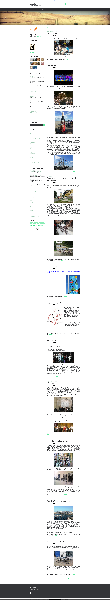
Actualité (60, 171)
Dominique (31, 175)
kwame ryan (53, 376)
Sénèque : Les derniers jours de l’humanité (36, 84)
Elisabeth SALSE (32, 192)
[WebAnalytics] (55, 0)
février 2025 (32, 202)
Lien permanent (50, 59)
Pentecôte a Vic (32, 92)
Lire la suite (39, 36)
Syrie (30, 159)
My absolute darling (38, 171)
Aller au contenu (3, 1)
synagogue (73, 433)
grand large (71, 534)
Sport (30, 158)
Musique (31, 152)
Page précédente (58, 578)
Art (30, 133)
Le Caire (34, 223)
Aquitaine (31, 132)
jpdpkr (31, 41)
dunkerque (67, 534)
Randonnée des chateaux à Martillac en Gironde (62, 179)
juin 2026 (31, 200)
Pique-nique (52, 33)
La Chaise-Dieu (35, 225)
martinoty (48, 376)
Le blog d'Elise (32, 232)
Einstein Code (32, 171)
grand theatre (77, 375)
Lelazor (31, 179)
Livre (30, 149)
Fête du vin (51, 65)
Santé (30, 154)
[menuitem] (32, 9)
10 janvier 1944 (53, 383)
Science (31, 156)
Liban (30, 148)
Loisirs (31, 151)
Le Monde (36, 222)
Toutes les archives (32, 211)
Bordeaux (31, 222)
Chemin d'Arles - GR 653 (33, 137)
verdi (73, 375)
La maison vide (32, 80)
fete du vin (70, 171)
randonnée (75, 259)
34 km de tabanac (73, 333)
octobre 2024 (32, 206)
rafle (76, 433)
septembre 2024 (32, 207)
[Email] (65, 4)
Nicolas (31, 183)
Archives (37, 9)
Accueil (32, 9)
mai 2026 (31, 201)
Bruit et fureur (53, 340)
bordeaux (52, 535)
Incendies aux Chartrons (57, 541)
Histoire (31, 147)
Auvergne (31, 134)
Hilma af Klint (32, 100)
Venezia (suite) (35, 179)
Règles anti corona (38, 175)
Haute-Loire (42, 223)
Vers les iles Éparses (33, 109)
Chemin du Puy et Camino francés (35, 138)
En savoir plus (66, 599)
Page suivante (78, 578)
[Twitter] (30, 53)
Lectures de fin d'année (33, 112)
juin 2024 (31, 210)
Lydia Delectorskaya (33, 76)
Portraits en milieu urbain (57, 441)
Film (30, 143)
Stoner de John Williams (37, 183)
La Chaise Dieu (41, 222)
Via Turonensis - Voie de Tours (35, 162)
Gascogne (31, 144)
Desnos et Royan (54, 266)
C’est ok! (31, 89)
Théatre (31, 161)
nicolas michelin (75, 534)
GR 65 (31, 223)
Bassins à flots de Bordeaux (59, 501)
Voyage (31, 163)
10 (74, 578)
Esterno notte (32, 96)
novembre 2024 (32, 205)
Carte (31, 118)
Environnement (32, 142)
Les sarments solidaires (40, 192)
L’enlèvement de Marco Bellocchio (35, 104)
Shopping (31, 157)
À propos (43, 9)
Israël (38, 223)
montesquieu (57, 260)
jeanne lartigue (52, 260)
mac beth (71, 375)
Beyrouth (41, 225)
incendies (69, 574)
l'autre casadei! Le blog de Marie (35, 230)
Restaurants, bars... (33, 153)
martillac (71, 259)
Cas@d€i (33, 4)
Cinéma (31, 139)
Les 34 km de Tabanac (56, 302)
